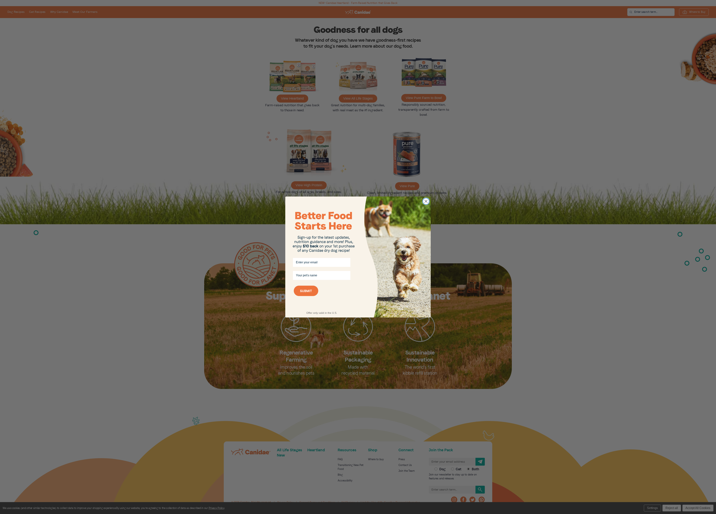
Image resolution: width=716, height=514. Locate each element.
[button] (321, 295)
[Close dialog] (426, 201)
